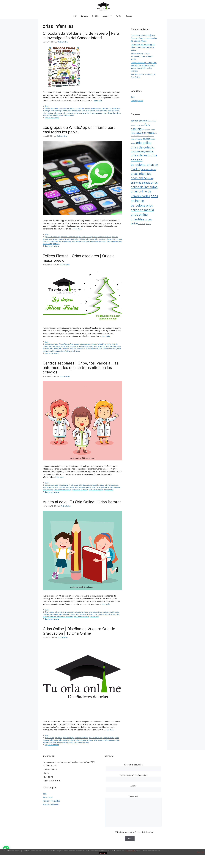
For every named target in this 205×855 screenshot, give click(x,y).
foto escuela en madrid (93, 108)
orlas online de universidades (91, 113)
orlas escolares (113, 111)
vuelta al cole (94, 617)
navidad (105, 108)
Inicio (75, 16)
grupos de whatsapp (52, 237)
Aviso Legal (48, 797)
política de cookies (130, 851)
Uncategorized (137, 101)
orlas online (58, 113)
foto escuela (79, 108)
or (69, 485)
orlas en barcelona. (88, 111)
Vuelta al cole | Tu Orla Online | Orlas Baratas (82, 502)
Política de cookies (51, 804)
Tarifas (118, 16)
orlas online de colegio (103, 239)
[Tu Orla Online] (102, 6)
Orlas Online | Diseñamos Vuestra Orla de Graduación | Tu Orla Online (79, 630)
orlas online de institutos (71, 113)
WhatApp (56, 244)
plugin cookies (200, 851)
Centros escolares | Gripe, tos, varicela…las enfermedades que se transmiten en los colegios (80, 367)
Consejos (84, 16)
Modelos (106, 16)
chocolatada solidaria (66, 108)
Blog (46, 106)
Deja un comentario (52, 117)
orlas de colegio (75, 237)
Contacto (129, 16)
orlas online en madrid (50, 115)
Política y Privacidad (51, 801)
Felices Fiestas (64, 344)
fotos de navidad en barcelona (145, 136)
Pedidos (95, 16)
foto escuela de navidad (148, 129)
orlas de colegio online (59, 111)
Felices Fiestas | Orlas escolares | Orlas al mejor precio (141, 56)
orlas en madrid (101, 111)
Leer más (98, 100)
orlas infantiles (48, 113)
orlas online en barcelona (111, 113)
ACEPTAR (102, 853)
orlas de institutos (74, 111)
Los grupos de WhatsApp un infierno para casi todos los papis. (143, 47)
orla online (112, 108)
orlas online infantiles (66, 115)
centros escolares (51, 108)
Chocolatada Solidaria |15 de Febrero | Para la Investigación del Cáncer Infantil (81, 35)
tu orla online (47, 244)
